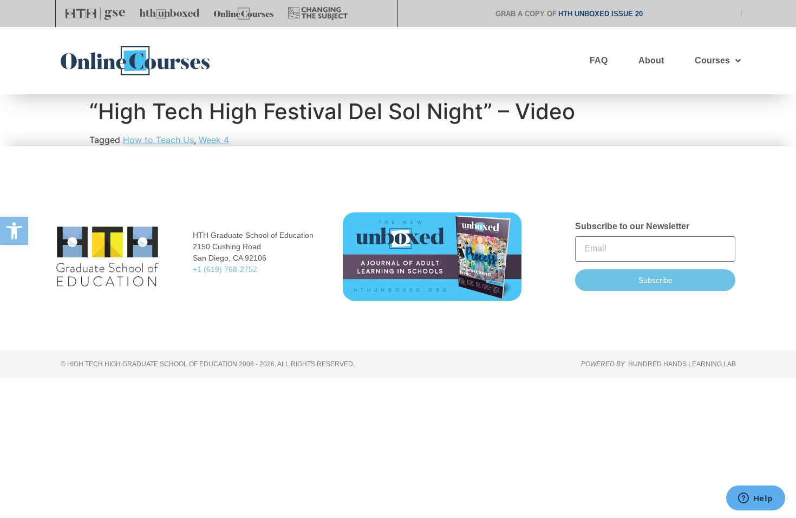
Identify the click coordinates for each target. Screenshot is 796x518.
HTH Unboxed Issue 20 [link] (600, 14)
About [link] (651, 60)
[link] (14, 231)
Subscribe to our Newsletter (632, 226)
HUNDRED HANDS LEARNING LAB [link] (682, 364)
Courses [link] (712, 60)
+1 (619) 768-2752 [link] (225, 269)
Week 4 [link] (214, 139)
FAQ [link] (599, 60)
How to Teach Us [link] (158, 139)
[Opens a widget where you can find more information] (755, 499)
